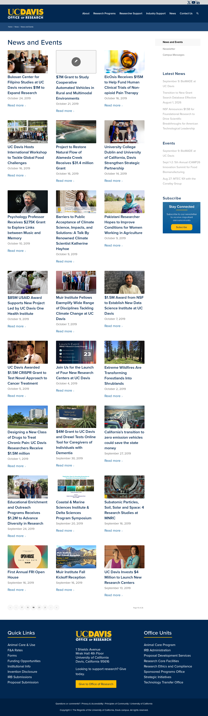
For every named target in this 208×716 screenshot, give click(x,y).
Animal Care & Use (21, 644)
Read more (16, 105)
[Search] (197, 14)
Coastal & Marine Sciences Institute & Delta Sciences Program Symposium (74, 510)
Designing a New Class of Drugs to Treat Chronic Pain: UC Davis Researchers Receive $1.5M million (27, 442)
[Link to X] (189, 2)
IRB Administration (157, 650)
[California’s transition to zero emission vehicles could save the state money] (124, 417)
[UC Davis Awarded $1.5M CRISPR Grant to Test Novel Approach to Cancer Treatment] (28, 352)
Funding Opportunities (24, 660)
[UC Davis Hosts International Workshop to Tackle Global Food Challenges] (28, 131)
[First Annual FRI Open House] (28, 556)
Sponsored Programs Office (164, 671)
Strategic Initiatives (157, 676)
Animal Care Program (159, 644)
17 (22, 607)
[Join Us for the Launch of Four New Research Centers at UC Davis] (76, 352)
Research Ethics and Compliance (168, 666)
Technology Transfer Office (163, 682)
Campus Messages (173, 55)
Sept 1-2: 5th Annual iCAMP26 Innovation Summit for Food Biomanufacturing (181, 167)
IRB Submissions (20, 676)
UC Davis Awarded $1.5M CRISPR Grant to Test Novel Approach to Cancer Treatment (27, 375)
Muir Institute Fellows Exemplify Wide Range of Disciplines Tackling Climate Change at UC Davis (75, 308)
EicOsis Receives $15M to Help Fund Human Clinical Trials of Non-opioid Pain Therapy (123, 85)
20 (39, 607)
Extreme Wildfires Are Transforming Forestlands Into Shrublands (122, 375)
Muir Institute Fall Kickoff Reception (70, 574)
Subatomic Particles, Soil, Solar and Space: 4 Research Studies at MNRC (124, 510)
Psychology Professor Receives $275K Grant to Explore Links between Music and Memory (26, 227)
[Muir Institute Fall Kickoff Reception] (76, 556)
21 (45, 607)
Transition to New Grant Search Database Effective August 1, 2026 (179, 97)
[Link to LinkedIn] (198, 2)
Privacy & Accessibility (92, 703)
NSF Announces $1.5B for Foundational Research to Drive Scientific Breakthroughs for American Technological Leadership (180, 118)
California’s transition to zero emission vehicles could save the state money (124, 440)
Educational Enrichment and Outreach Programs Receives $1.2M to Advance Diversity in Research (27, 512)
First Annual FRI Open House (26, 574)
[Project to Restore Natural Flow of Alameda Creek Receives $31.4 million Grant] (76, 131)
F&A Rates (15, 650)
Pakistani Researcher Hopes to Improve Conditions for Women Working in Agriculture (123, 225)
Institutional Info (19, 666)
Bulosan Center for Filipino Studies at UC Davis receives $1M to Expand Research (26, 85)
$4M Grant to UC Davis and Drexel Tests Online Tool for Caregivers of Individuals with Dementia (76, 442)
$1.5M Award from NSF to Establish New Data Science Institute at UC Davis (124, 305)
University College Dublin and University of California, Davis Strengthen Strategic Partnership (122, 157)
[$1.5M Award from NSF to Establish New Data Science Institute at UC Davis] (124, 282)
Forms (12, 655)
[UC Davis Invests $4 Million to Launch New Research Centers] (124, 556)
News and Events (173, 42)
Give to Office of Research (96, 684)
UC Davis (181, 5)
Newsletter (169, 49)
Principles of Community (117, 703)
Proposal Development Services (167, 655)
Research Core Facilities (161, 660)
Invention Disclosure (22, 671)
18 (27, 607)
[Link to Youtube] (193, 2)
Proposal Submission (23, 682)
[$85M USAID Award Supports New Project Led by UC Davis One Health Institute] (28, 282)
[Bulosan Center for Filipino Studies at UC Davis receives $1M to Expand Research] (28, 61)
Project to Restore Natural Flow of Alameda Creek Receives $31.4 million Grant (74, 157)
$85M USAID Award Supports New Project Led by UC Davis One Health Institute (26, 305)
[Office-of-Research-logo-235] (25, 14)
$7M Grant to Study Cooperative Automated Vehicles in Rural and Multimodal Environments (75, 87)
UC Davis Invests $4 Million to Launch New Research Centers (123, 577)
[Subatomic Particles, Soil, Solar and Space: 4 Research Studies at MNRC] (124, 486)
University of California (141, 703)
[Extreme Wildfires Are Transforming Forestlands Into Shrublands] (124, 352)
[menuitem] (180, 5)
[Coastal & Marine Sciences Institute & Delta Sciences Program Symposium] (76, 486)
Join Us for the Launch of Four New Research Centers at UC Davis (75, 372)
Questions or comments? (68, 703)
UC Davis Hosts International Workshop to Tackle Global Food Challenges (27, 155)
